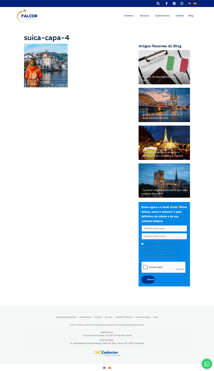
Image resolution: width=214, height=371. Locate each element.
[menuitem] (189, 3)
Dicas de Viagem (143, 317)
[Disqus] (78, 128)
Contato (180, 15)
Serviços (144, 15)
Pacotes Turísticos (124, 317)
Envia (151, 279)
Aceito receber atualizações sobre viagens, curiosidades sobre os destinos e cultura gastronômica (162, 249)
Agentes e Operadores (66, 317)
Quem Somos (162, 15)
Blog (191, 15)
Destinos (128, 15)
